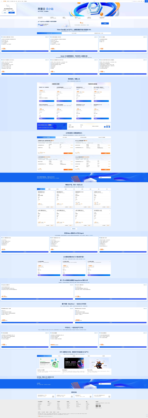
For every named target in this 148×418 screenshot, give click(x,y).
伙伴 (20, 1)
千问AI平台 (45, 413)
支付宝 (76, 413)
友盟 (71, 413)
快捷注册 (5, 12)
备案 (139, 1)
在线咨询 (83, 354)
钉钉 (74, 413)
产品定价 (58, 406)
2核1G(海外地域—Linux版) (98, 210)
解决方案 (12, 1)
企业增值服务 (87, 404)
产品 (10, 1)
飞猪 (62, 413)
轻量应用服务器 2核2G (79, 87)
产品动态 (58, 405)
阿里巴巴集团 (39, 413)
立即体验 (37, 298)
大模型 (8, 1)
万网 (67, 413)
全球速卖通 (49, 413)
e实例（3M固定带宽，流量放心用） (99, 87)
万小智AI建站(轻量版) (41, 261)
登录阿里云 (11, 12)
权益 (14, 1)
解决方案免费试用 (78, 404)
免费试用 (58, 404)
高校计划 (77, 405)
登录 (146, 1)
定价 (16, 1)
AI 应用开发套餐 (40, 157)
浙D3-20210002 (66, 414)
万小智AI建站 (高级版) (91, 261)
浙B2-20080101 (56, 414)
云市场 (19, 1)
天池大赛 (68, 406)
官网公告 (87, 406)
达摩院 (78, 413)
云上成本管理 (59, 409)
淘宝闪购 (86, 413)
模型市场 (49, 405)
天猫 (47, 413)
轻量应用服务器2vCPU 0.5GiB (80, 104)
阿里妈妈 (60, 413)
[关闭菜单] (1, 1)
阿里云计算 (64, 413)
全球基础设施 (39, 404)
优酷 (72, 413)
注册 (143, 1)
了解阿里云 (25, 1)
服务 (22, 1)
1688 (58, 413)
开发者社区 (68, 405)
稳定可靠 (39, 406)
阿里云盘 (83, 413)
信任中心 (87, 409)
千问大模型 (49, 404)
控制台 (141, 1)
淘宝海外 (80, 413)
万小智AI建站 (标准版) (66, 261)
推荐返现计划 (78, 406)
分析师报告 (39, 409)
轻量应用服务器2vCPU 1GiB (98, 104)
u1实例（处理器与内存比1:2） (42, 210)
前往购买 (25, 73)
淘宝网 (42, 413)
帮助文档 (68, 404)
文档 (138, 1)
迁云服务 (87, 405)
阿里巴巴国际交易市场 (54, 413)
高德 (68, 413)
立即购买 (78, 118)
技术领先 (39, 405)
